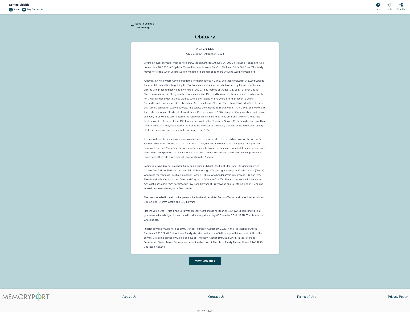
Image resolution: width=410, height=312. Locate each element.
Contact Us (216, 297)
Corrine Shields (19, 5)
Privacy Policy (398, 297)
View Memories (205, 261)
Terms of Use (306, 297)
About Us (129, 297)
